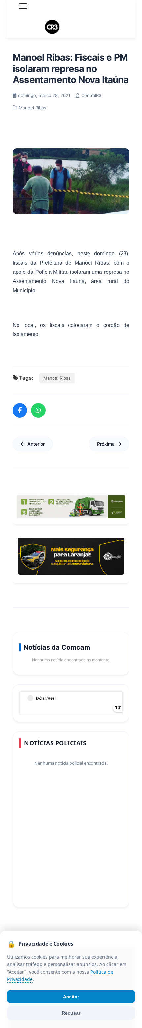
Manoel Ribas (57, 378)
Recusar (71, 1013)
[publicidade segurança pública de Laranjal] (71, 556)
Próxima (106, 444)
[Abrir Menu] (23, 6)
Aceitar (71, 996)
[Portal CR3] (71, 27)
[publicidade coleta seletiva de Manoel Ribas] (71, 506)
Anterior (36, 444)
